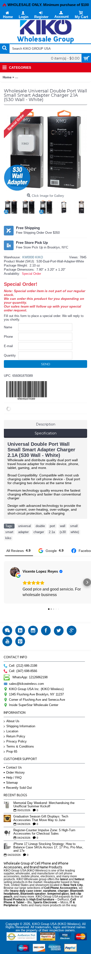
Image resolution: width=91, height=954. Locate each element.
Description (45, 424)
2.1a (52, 532)
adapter (23, 532)
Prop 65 (11, 751)
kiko (8, 538)
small (74, 526)
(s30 (63, 532)
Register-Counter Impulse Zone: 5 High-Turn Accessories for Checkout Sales (44, 832)
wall (62, 526)
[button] (4, 582)
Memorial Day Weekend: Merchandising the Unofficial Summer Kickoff (43, 804)
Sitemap (12, 782)
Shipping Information (20, 726)
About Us (12, 721)
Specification (46, 433)
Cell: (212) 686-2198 (23, 665)
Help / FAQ (14, 777)
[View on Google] (15, 572)
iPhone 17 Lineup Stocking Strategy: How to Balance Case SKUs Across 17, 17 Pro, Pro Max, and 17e (48, 847)
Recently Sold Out (19, 787)
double (40, 526)
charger (38, 532)
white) (75, 532)
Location (12, 731)
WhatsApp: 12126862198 (30, 677)
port (52, 526)
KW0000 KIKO (32, 257)
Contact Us (14, 767)
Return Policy (15, 736)
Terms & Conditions (20, 746)
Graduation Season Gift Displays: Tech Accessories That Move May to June (40, 818)
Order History (15, 772)
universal (24, 526)
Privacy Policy (16, 741)
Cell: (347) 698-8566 (23, 671)
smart (9, 532)
